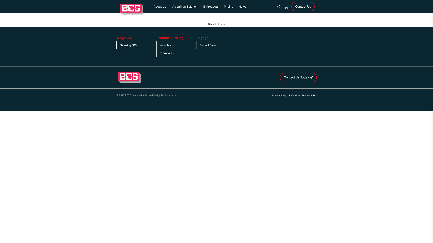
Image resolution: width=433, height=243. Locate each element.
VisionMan (165, 45)
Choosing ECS (128, 45)
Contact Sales (208, 45)
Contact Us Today (297, 77)
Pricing (228, 6)
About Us (160, 6)
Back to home (216, 24)
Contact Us (303, 6)
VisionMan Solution (185, 6)
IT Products (211, 6)
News (242, 6)
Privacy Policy (279, 95)
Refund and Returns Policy (303, 95)
